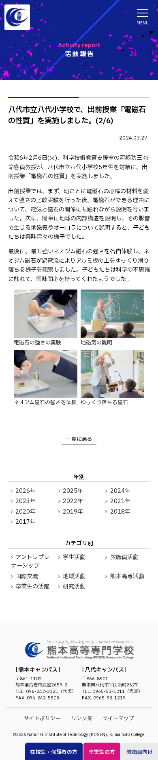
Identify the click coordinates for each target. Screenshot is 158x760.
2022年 (73, 501)
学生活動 (74, 557)
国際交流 (26, 576)
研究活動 (74, 586)
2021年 (120, 501)
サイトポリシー (42, 719)
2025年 (73, 491)
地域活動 (74, 576)
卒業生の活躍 (32, 586)
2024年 (120, 491)
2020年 (25, 511)
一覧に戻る (79, 439)
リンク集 (81, 719)
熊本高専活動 (127, 576)
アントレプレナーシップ (30, 561)
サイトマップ (118, 719)
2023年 (25, 501)
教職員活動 (124, 557)
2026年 (25, 491)
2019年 (73, 511)
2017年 (25, 522)
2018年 (120, 511)
